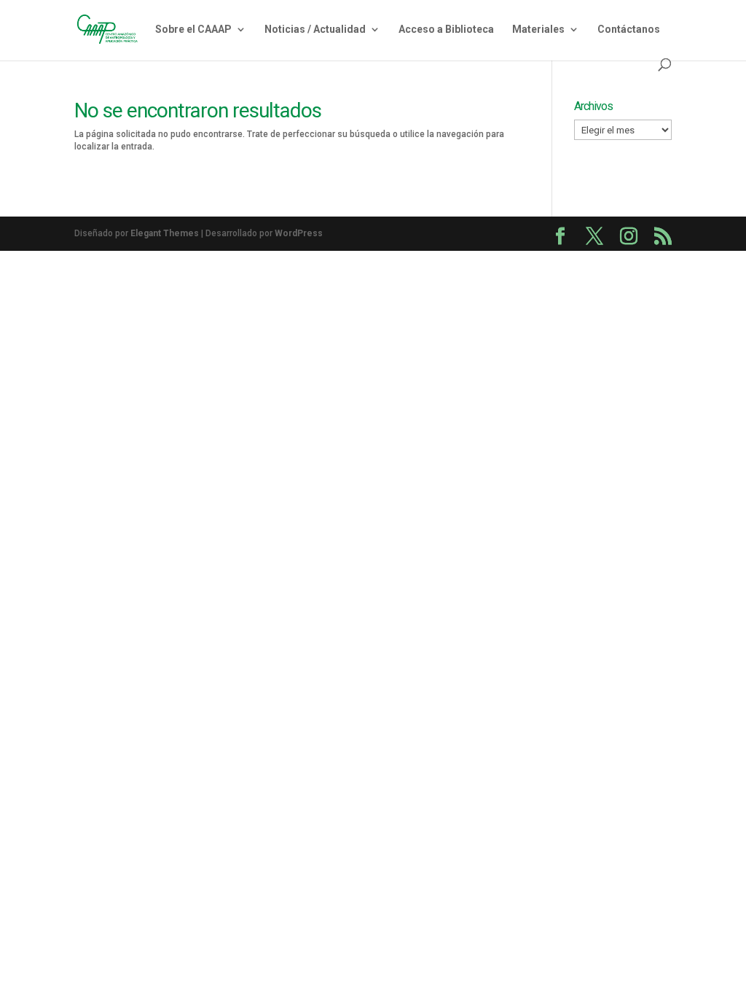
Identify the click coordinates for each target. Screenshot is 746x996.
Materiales (538, 29)
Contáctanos (628, 29)
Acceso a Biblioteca (446, 29)
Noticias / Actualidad (315, 29)
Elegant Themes (164, 233)
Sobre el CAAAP (193, 29)
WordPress (299, 233)
